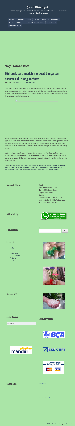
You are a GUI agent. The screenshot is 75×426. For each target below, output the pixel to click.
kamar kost (35, 167)
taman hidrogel (31, 169)
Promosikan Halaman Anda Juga (46, 397)
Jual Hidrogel (37, 7)
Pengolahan (15, 255)
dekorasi (14, 167)
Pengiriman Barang (50, 19)
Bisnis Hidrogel (42, 383)
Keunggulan (30, 82)
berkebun (24, 165)
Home (11, 19)
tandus (40, 169)
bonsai (49, 165)
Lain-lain (14, 253)
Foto (12, 248)
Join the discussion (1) (50, 169)
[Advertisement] (37, 45)
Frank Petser (69, 424)
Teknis (13, 258)
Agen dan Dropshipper (34, 23)
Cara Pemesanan (24, 19)
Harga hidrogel (15, 23)
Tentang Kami (15, 26)
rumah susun (19, 169)
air (10, 165)
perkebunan (9, 169)
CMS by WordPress (53, 424)
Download (51, 23)
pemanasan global (55, 167)
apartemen (16, 165)
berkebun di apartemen (37, 165)
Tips (12, 260)
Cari (40, 228)
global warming (24, 167)
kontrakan (44, 167)
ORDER (36, 19)
